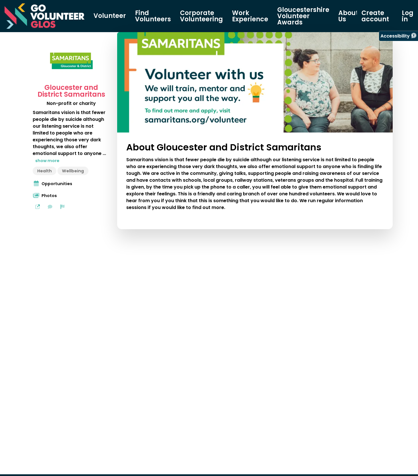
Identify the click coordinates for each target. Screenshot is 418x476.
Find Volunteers (153, 16)
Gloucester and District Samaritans (71, 91)
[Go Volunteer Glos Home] (44, 16)
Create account (375, 16)
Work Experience (250, 16)
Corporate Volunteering (201, 16)
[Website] (37, 207)
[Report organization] (62, 207)
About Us (348, 16)
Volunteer (110, 16)
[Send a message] (50, 207)
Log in (407, 16)
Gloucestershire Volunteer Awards (303, 16)
